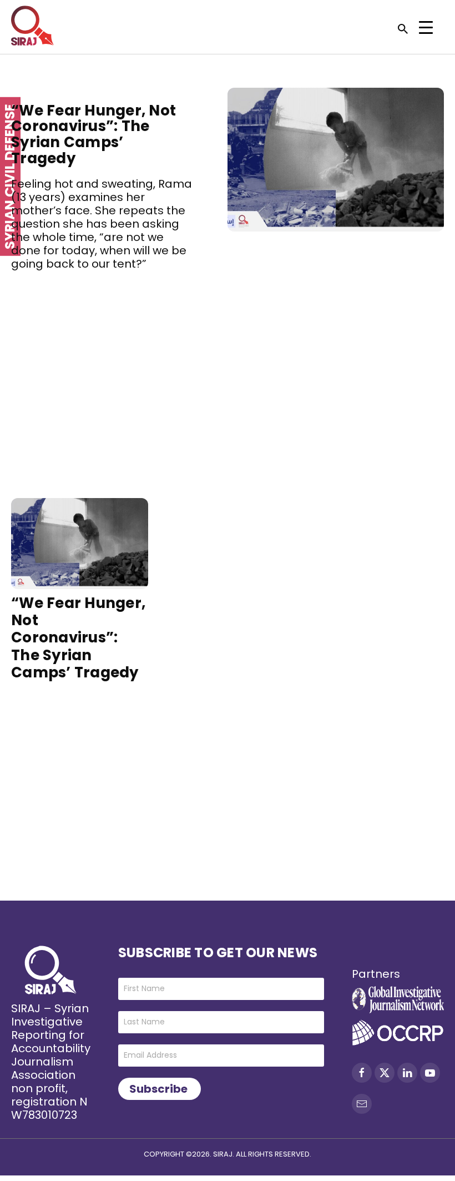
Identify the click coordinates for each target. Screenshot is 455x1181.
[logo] (32, 26)
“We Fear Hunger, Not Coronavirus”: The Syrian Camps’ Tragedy (93, 134)
